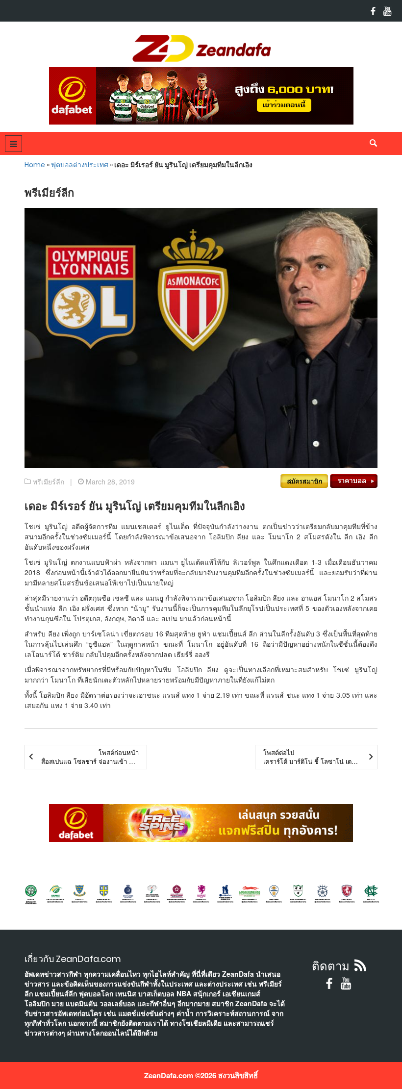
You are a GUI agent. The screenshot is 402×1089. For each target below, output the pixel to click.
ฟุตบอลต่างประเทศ (79, 165)
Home (35, 165)
